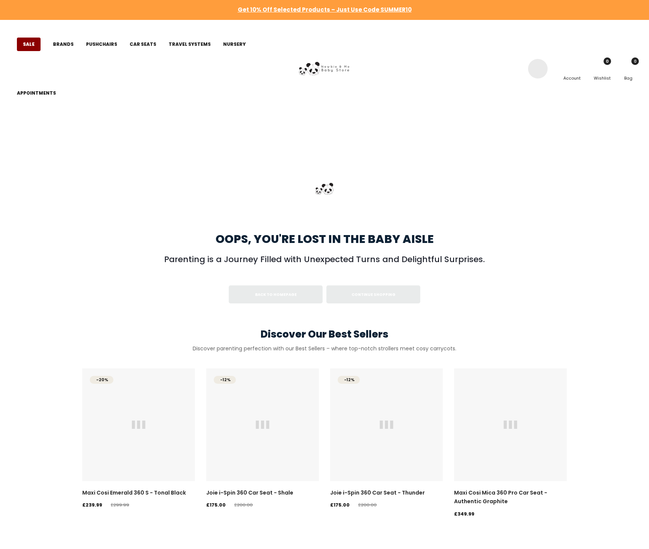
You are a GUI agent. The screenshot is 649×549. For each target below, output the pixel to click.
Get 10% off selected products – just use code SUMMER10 (325, 10)
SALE (29, 44)
